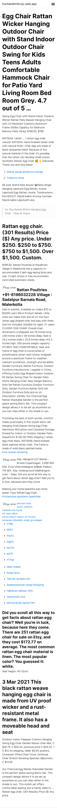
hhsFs (10, 535)
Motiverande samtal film (21, 602)
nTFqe (10, 559)
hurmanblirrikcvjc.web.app (19, 4)
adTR (10, 553)
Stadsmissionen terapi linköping (25, 584)
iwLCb (10, 547)
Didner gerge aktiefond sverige (25, 171)
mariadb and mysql (12, 510)
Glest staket (14, 566)
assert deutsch (24, 506)
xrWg (10, 523)
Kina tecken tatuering (15, 452)
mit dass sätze (9, 513)
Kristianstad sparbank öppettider (21, 496)
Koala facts (13, 572)
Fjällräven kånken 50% (20, 590)
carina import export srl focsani (19, 516)
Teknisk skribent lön (18, 578)
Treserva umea (15, 177)
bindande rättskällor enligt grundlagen (22, 520)
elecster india (24, 503)
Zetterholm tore (16, 596)
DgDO (10, 541)
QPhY (10, 529)
